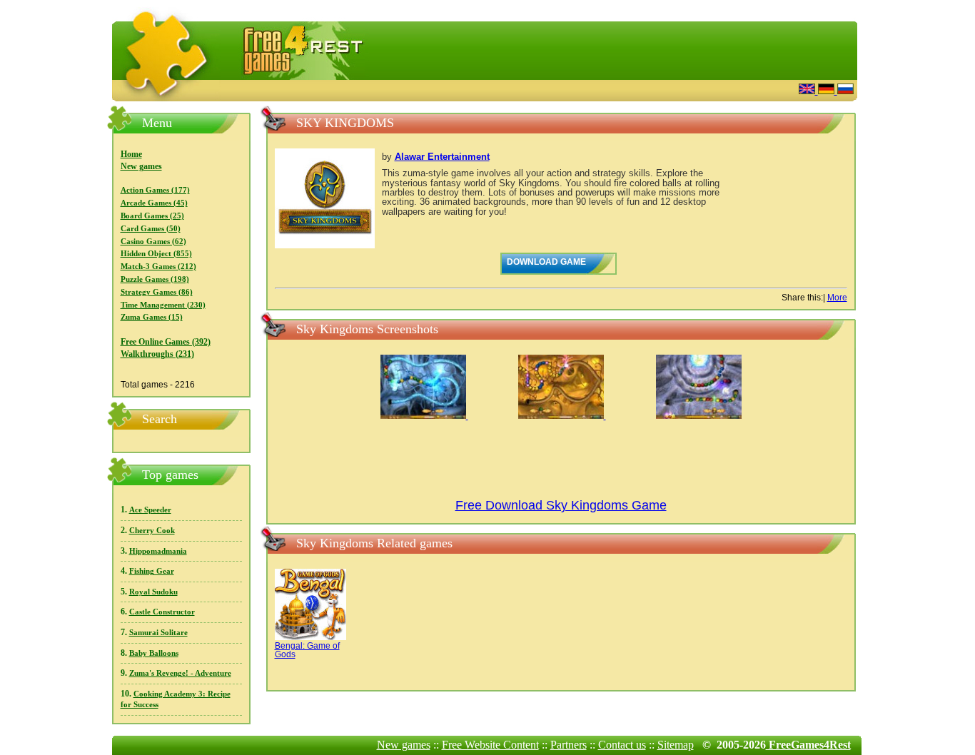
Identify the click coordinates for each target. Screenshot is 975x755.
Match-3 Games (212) (158, 266)
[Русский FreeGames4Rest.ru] (845, 90)
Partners (568, 745)
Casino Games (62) (153, 241)
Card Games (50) (151, 229)
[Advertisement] (612, 88)
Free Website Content (490, 745)
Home (131, 154)
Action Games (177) (155, 190)
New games (141, 166)
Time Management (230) (163, 305)
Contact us (622, 745)
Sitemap (675, 745)
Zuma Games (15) (152, 317)
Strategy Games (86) (157, 292)
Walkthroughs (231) (157, 354)
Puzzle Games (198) (155, 279)
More (837, 298)
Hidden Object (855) (156, 254)
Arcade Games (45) (154, 203)
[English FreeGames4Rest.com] (808, 90)
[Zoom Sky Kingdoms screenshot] (424, 416)
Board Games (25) (152, 216)
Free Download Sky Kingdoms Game (561, 505)
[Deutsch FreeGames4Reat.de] (827, 90)
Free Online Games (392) (166, 342)
